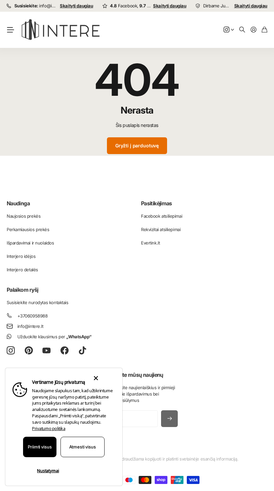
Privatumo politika (48, 428)
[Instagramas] (11, 351)
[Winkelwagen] (264, 30)
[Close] (96, 378)
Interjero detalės (22, 269)
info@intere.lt (30, 326)
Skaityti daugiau (76, 5)
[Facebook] (64, 351)
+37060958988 (32, 316)
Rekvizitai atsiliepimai (160, 229)
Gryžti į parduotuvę (137, 145)
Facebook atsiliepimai (161, 216)
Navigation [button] (10, 29)
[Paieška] (242, 30)
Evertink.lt (150, 243)
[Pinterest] (29, 351)
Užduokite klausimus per (54, 336)
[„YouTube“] (46, 351)
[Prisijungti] (254, 30)
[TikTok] (82, 351)
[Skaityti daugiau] (229, 30)
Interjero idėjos (21, 256)
